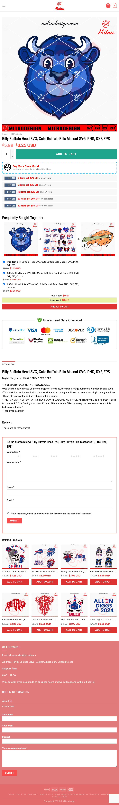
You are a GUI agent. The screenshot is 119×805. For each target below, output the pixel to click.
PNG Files (33, 794)
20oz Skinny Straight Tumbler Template (77, 794)
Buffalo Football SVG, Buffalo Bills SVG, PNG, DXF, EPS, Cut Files (15, 619)
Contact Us (8, 706)
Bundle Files (46, 794)
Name (11, 487)
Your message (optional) (14, 748)
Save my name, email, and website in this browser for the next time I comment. (51, 513)
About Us (7, 701)
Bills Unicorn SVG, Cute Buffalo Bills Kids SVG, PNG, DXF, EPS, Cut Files (74, 619)
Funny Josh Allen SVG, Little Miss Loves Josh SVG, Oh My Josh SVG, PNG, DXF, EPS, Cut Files (74, 571)
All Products (16, 134)
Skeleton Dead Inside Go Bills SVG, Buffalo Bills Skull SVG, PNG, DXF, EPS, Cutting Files (15, 571)
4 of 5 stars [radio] (65, 456)
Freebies (105, 794)
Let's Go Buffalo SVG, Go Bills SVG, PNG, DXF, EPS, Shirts (44, 619)
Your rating (13, 452)
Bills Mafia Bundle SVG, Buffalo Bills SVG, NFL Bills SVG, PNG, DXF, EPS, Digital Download (44, 571)
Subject (6, 737)
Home (5, 134)
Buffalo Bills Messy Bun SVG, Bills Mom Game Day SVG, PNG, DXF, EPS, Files (103, 571)
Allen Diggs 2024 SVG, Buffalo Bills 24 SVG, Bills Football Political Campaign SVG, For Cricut (103, 619)
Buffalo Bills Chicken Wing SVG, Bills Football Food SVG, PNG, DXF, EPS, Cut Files (43, 286)
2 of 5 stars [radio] (27, 456)
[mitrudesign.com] (60, 6)
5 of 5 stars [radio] (87, 456)
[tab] (8, 364)
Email (10, 500)
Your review (14, 462)
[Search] (108, 5)
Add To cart (66, 153)
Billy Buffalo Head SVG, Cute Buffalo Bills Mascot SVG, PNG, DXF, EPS (42, 263)
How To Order (59, 797)
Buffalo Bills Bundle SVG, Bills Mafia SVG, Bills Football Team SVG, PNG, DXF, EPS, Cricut (43, 275)
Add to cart (15, 581)
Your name (7, 714)
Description (8, 364)
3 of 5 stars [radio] (45, 456)
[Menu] (4, 5)
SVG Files (21, 794)
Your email (7, 725)
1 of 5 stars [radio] (11, 456)
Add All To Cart (59, 306)
